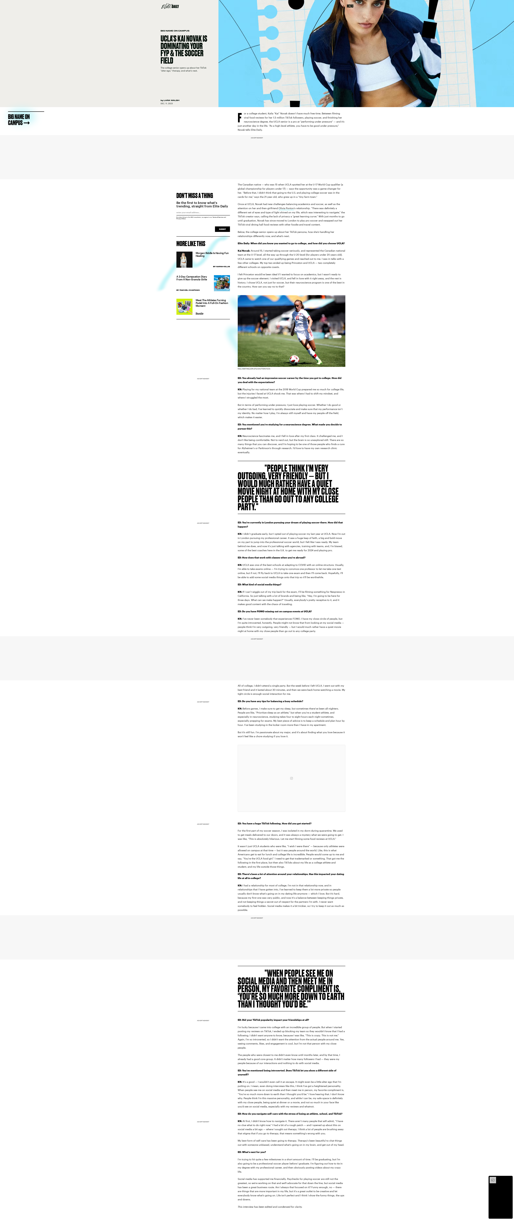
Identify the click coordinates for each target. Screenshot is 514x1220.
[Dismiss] (510, 1178)
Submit (222, 229)
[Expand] (491, 1178)
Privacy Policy (181, 218)
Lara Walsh (171, 100)
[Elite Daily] (170, 6)
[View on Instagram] (291, 778)
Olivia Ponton (286, 208)
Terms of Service (218, 217)
